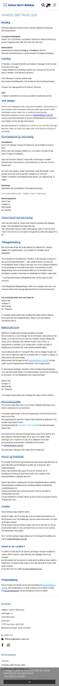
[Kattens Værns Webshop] (15, 5)
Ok (29, 682)
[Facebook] (2, 645)
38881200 (8, 635)
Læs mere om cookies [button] (14, 676)
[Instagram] (8, 645)
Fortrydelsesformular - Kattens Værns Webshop (23, 193)
